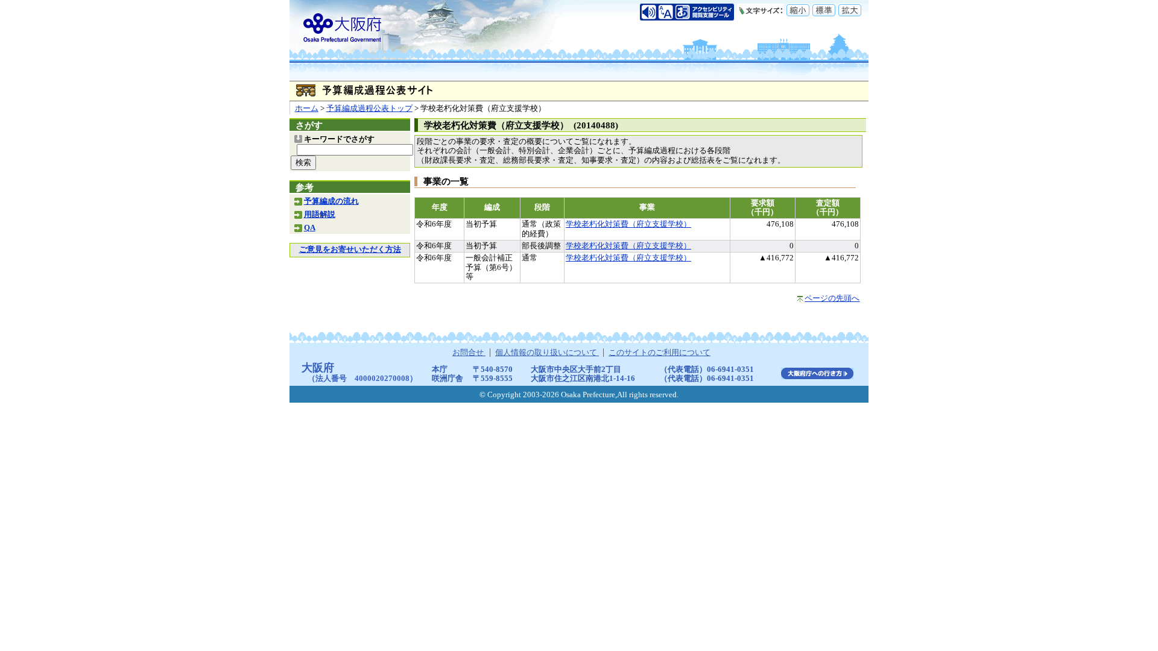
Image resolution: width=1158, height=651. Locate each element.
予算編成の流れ (331, 201)
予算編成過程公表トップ (369, 108)
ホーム (306, 108)
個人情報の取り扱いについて (547, 352)
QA (309, 228)
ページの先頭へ (832, 298)
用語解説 (319, 214)
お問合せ (469, 352)
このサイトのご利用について (659, 352)
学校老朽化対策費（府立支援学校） (628, 224)
